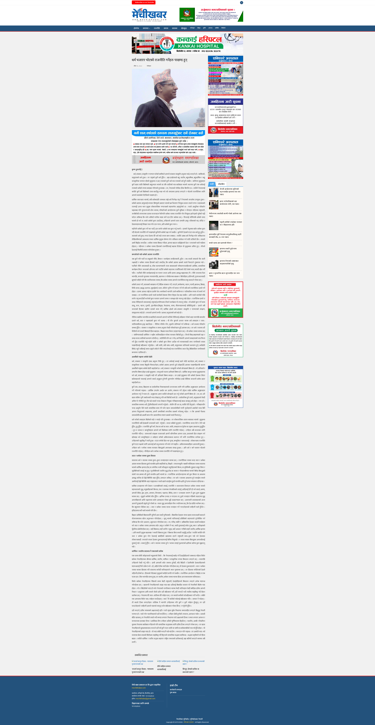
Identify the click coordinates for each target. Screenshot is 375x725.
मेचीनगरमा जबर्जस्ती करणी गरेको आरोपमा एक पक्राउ (225, 215)
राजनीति (157, 28)
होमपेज (136, 28)
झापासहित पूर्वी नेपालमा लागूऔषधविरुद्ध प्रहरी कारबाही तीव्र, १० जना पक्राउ (225, 236)
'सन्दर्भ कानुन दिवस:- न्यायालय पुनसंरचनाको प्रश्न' (143, 670)
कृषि (204, 28)
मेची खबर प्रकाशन (189, 722)
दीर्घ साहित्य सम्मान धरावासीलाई (164, 668)
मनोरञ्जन (192, 28)
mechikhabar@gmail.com (145, 699)
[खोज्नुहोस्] (241, 2)
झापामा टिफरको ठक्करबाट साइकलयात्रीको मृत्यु (229, 262)
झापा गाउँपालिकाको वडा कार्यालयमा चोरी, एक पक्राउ (229, 203)
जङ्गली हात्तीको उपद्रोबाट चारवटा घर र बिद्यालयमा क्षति (231, 223)
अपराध (210, 28)
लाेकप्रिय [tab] (221, 184)
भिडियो (223, 28)
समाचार (146, 28)
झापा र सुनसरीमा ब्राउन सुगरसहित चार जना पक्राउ (224, 275)
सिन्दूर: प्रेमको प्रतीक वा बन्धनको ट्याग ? (191, 670)
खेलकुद (184, 28)
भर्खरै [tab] (212, 184)
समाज (166, 28)
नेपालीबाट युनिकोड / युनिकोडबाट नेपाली (189, 719)
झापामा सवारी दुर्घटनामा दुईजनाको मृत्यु (228, 250)
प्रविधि (217, 28)
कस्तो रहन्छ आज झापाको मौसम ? (220, 243)
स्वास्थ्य (174, 28)
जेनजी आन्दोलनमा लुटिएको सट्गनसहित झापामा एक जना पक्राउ (230, 192)
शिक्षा (198, 28)
